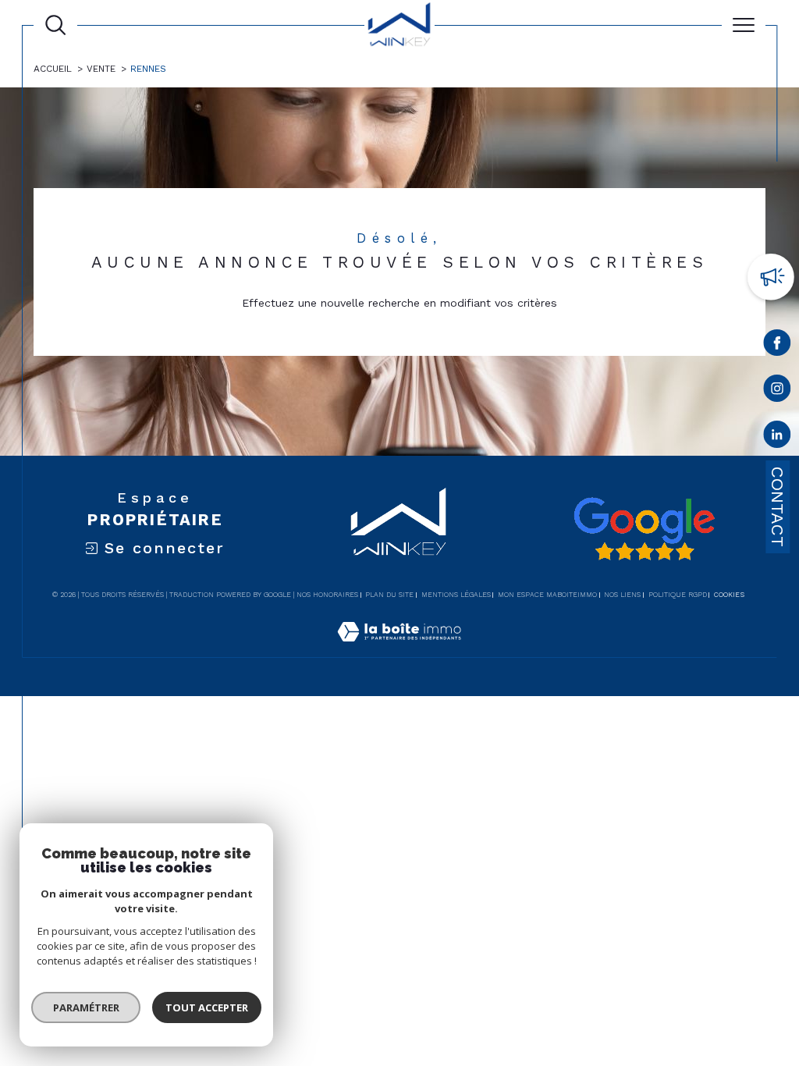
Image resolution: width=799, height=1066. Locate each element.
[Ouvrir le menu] (743, 25)
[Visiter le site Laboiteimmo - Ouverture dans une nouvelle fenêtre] (399, 648)
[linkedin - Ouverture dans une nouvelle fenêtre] (777, 437)
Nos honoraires (327, 595)
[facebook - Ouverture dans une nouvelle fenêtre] (777, 345)
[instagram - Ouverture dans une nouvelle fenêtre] (777, 391)
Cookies (729, 595)
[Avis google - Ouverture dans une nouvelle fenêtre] (644, 529)
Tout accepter (206, 1007)
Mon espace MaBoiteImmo (547, 595)
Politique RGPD (677, 595)
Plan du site (389, 595)
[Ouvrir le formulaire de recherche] (55, 25)
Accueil (53, 68)
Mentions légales (456, 595)
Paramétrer (86, 1007)
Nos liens (622, 595)
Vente (101, 68)
